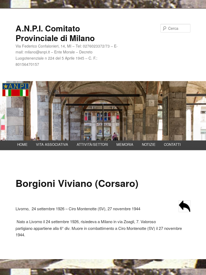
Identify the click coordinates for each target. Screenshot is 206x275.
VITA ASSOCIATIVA (52, 144)
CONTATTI (172, 144)
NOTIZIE (149, 144)
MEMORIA (124, 144)
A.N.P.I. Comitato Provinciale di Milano (55, 33)
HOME (22, 144)
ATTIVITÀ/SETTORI (92, 144)
